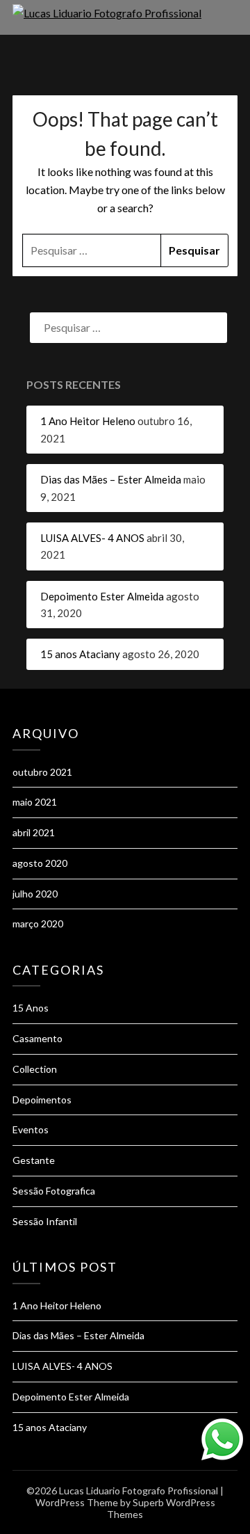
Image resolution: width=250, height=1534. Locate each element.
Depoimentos (42, 1099)
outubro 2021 (42, 772)
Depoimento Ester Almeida (102, 596)
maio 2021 (34, 802)
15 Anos (30, 1008)
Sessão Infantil (44, 1221)
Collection (34, 1069)
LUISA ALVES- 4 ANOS (92, 538)
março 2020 (37, 923)
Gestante (33, 1160)
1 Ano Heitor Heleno (87, 421)
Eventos (30, 1129)
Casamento (37, 1038)
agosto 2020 (39, 863)
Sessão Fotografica (53, 1191)
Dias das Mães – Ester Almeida (110, 479)
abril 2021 (33, 832)
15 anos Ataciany (80, 654)
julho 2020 (35, 894)
